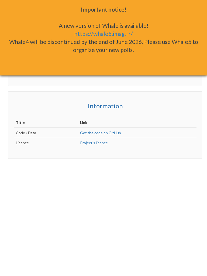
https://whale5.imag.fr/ (103, 33)
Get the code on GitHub (100, 132)
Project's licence (94, 142)
